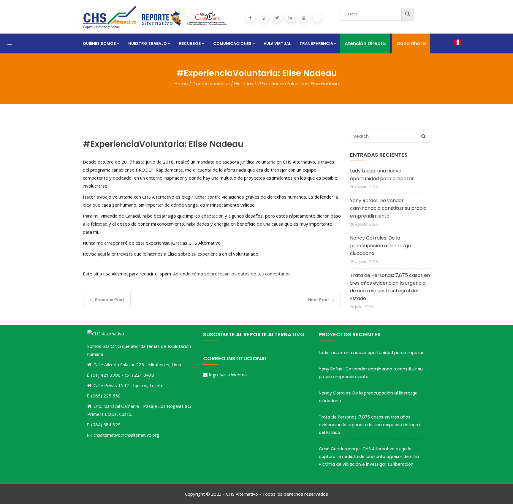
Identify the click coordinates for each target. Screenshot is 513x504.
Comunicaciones (232, 43)
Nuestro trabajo (147, 43)
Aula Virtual (277, 43)
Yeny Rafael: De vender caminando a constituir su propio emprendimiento (388, 208)
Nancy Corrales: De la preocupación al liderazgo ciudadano (380, 245)
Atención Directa (365, 43)
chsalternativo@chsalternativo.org (126, 435)
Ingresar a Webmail (228, 375)
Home (181, 83)
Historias (243, 83)
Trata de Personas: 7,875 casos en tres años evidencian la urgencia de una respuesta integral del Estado (390, 287)
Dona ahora (411, 43)
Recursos (190, 43)
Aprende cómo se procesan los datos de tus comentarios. (232, 274)
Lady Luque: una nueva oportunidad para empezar (382, 174)
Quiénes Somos (99, 43)
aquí (102, 254)
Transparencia (316, 43)
